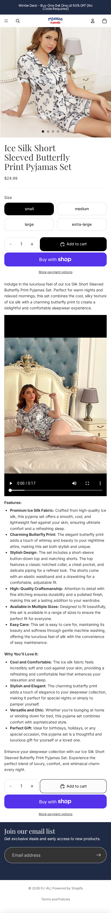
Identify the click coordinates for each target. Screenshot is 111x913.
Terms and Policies (55, 899)
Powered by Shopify (67, 888)
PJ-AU (46, 888)
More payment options (55, 272)
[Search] (18, 21)
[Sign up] (98, 855)
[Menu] (6, 21)
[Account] (93, 21)
